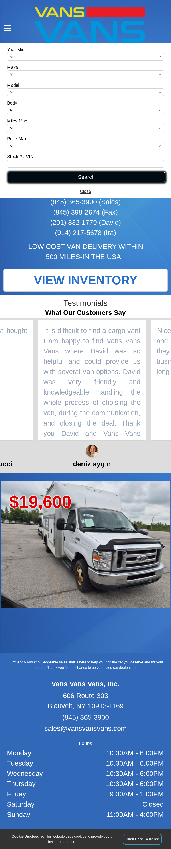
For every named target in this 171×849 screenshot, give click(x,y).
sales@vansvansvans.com (85, 728)
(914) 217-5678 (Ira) (85, 233)
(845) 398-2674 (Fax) (85, 212)
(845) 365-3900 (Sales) (85, 202)
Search (86, 177)
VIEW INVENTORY (85, 280)
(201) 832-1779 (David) (85, 222)
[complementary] (157, 835)
